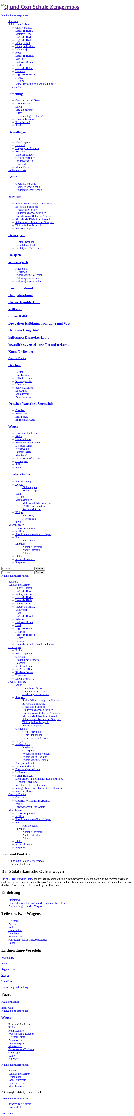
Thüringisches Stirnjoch (28, 225)
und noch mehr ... (25, 844)
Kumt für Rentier (20, 351)
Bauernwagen (23, 451)
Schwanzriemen (24, 387)
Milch (18, 106)
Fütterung (15, 94)
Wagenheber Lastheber (28, 442)
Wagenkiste (7, 957)
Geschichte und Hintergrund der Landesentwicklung (37, 902)
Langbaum (14, 933)
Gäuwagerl (21, 461)
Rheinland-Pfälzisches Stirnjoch (32, 219)
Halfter (19, 371)
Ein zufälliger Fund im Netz (16, 878)
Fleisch (19, 822)
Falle (4, 963)
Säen (18, 493)
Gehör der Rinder (25, 157)
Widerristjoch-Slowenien (29, 274)
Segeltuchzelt (8, 969)
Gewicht (20, 145)
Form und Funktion (26, 433)
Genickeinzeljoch (25, 241)
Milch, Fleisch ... (24, 167)
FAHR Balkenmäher (33, 506)
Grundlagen (17, 132)
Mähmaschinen (23, 499)
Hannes (19, 641)
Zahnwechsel (22, 103)
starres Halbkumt (21, 316)
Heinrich (20, 631)
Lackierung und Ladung (14, 987)
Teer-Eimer (7, 981)
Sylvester (20, 619)
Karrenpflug (29, 518)
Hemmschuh (15, 930)
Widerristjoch (18, 262)
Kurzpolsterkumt (20, 288)
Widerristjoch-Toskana (27, 278)
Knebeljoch (21, 268)
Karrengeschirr (23, 381)
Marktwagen (22, 455)
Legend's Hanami (25, 634)
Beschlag (20, 151)
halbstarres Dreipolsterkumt (28, 337)
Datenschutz (15, 1107)
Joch (10, 927)
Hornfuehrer (22, 375)
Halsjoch (14, 255)
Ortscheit (20, 410)
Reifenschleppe (30, 490)
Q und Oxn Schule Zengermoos (26, 860)
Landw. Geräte (19, 474)
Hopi (18, 612)
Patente (26, 838)
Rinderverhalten (24, 160)
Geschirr (14, 365)
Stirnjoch (15, 197)
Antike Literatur (31, 835)
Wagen (13, 426)
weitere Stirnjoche (25, 228)
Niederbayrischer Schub (28, 189)
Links (18, 841)
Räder (18, 436)
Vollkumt (15, 309)
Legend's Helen (24, 628)
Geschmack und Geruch (28, 100)
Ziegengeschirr (23, 396)
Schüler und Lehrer (19, 584)
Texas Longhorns (25, 813)
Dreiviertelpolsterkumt (24, 302)
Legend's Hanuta (24, 615)
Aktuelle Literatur (32, 831)
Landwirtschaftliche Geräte (30, 806)
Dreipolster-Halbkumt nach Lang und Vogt (39, 323)
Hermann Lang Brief (23, 330)
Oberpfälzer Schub (25, 183)
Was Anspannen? (24, 142)
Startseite (13, 581)
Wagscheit (21, 413)
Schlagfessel (22, 393)
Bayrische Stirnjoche (26, 206)
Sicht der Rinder (24, 154)
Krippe (5, 975)
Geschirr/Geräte (17, 794)
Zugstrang (21, 390)
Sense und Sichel (31, 509)
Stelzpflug (28, 515)
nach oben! (7, 1007)
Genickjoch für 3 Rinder (28, 248)
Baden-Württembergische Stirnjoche (35, 203)
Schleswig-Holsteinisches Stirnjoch (34, 222)
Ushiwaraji (21, 609)
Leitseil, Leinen (23, 378)
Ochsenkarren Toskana (28, 458)
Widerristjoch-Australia (28, 281)
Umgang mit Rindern (27, 148)
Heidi (18, 625)
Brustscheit (21, 416)
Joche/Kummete (17, 681)
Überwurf (20, 384)
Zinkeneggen (29, 487)
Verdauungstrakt (24, 109)
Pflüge (19, 512)
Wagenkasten (15, 936)
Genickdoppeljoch (25, 245)
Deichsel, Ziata (23, 445)
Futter (18, 112)
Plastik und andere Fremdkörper (33, 819)
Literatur (20, 828)
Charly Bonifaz (23, 587)
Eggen (19, 484)
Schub (12, 177)
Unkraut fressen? (24, 119)
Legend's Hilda (23, 600)
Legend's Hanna (24, 590)
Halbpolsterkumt (20, 295)
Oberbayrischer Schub (27, 186)
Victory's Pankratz (25, 606)
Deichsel (13, 920)
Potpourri (20, 847)
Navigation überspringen (15, 15)
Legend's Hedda (24, 597)
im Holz (19, 816)
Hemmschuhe (23, 439)
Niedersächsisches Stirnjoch (30, 212)
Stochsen (20, 125)
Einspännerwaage (25, 419)
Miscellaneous (16, 809)
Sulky (18, 464)
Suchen (39, 568)
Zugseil (12, 924)
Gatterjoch (21, 271)
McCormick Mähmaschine (37, 503)
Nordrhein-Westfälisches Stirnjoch (34, 216)
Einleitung (14, 899)
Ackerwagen (22, 448)
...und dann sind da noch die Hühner (35, 644)
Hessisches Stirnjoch (26, 209)
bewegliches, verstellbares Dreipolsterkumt (38, 344)
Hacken (19, 496)
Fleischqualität (30, 825)
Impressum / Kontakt (19, 1103)
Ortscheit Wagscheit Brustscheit (30, 403)
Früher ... (20, 139)
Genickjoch (16, 235)
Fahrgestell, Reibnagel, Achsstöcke (27, 939)
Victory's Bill (22, 603)
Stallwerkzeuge (23, 481)
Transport (20, 164)
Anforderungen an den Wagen (25, 906)
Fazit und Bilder (10, 1001)
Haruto (19, 637)
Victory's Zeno (23, 594)
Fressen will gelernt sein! (29, 116)
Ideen (18, 521)
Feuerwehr (21, 467)
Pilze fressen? (22, 122)
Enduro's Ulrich (24, 622)
